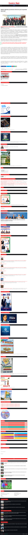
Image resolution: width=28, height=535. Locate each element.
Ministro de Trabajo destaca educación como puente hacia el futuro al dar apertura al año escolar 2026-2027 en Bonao (15, 501)
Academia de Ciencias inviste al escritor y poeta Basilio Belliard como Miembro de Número (15, 465)
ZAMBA (1, 495)
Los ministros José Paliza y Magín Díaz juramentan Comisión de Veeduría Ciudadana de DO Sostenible (15, 463)
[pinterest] (20, 435)
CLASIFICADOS (15, 495)
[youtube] (7, 438)
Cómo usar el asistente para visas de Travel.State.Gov (7, 180)
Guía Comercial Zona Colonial (17, 493)
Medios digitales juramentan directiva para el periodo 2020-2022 (5, 79)
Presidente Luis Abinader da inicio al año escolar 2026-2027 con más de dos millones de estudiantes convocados (13, 220)
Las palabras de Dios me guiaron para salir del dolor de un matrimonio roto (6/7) (10, 404)
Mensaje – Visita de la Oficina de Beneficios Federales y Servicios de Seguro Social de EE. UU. (12, 181)
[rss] (7, 435)
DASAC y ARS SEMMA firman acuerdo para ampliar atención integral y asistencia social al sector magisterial (13, 260)
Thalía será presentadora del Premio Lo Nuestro (6, 288)
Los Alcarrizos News (16, 492)
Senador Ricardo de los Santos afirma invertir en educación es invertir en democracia (14, 507)
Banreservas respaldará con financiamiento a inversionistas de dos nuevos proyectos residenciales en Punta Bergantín (14, 475)
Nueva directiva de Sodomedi (5, 64)
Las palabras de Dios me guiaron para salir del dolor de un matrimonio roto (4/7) (10, 405)
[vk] (20, 436)
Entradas (3, 208)
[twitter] (20, 433)
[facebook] (7, 433)
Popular (1, 445)
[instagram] (7, 436)
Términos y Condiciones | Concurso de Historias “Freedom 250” (8, 182)
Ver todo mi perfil (6, 147)
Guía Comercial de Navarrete (4, 494)
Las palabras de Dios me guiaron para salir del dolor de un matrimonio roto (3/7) (10, 406)
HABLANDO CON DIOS (16, 494)
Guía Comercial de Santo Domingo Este (5, 493)
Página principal (2, 492)
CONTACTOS (2, 496)
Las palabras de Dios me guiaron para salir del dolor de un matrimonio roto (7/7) (10, 403)
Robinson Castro (3, 12)
